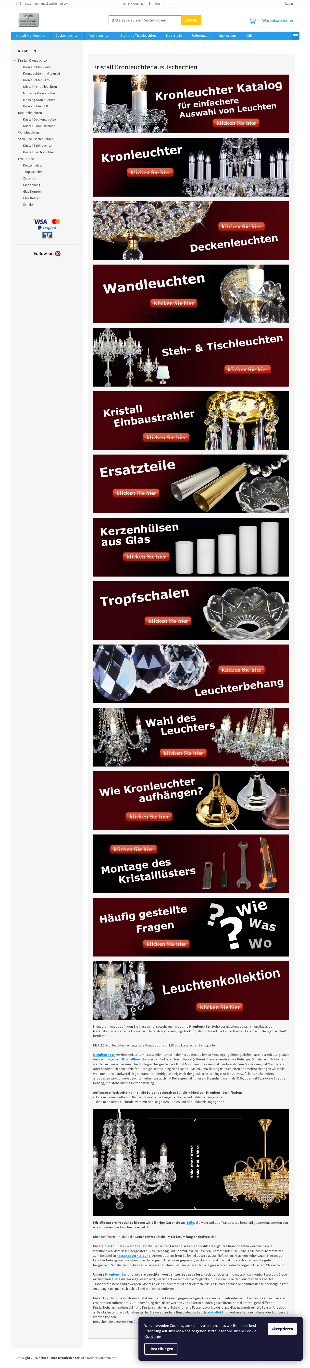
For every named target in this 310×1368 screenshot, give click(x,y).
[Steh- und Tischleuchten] (191, 357)
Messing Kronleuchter (39, 100)
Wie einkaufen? (134, 4)
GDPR (173, 4)
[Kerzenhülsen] (191, 547)
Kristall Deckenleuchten (40, 119)
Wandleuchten (28, 132)
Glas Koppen (32, 191)
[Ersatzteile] (191, 483)
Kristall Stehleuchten (38, 145)
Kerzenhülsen (33, 165)
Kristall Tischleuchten (39, 152)
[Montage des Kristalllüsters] (191, 863)
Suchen (191, 20)
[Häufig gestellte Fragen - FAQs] (191, 926)
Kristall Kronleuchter (33, 60)
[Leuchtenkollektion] (191, 990)
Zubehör (29, 178)
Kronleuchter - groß (37, 80)
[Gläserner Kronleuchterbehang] (191, 673)
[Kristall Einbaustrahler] (191, 420)
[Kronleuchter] (191, 167)
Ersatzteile (26, 158)
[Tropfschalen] (191, 610)
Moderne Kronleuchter (39, 93)
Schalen (29, 204)
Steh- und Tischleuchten (36, 139)
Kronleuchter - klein (37, 67)
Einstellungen (161, 1349)
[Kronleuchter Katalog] (191, 103)
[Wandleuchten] (191, 293)
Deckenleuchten (30, 113)
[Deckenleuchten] (191, 230)
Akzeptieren (282, 1329)
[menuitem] (30, 36)
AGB (157, 4)
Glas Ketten (31, 198)
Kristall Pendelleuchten (40, 86)
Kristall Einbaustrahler (39, 126)
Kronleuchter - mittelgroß (41, 73)
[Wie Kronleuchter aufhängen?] (191, 800)
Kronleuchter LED (35, 106)
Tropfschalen (33, 171)
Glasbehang (31, 185)
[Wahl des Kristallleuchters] (191, 736)
